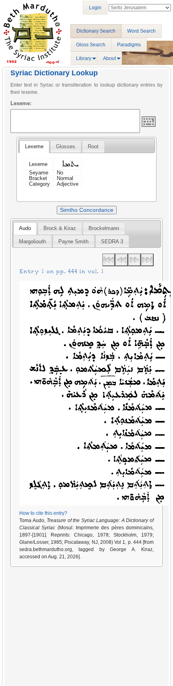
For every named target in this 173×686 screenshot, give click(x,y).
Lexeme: (20, 103)
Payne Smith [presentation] (73, 241)
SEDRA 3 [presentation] (112, 241)
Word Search (141, 31)
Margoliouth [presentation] (32, 241)
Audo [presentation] (25, 228)
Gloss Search (90, 45)
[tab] (34, 146)
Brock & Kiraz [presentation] (59, 228)
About (109, 58)
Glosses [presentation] (65, 146)
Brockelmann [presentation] (104, 228)
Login (95, 7)
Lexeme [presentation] (34, 146)
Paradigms (129, 45)
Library (83, 58)
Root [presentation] (93, 146)
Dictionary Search (95, 31)
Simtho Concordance (86, 210)
